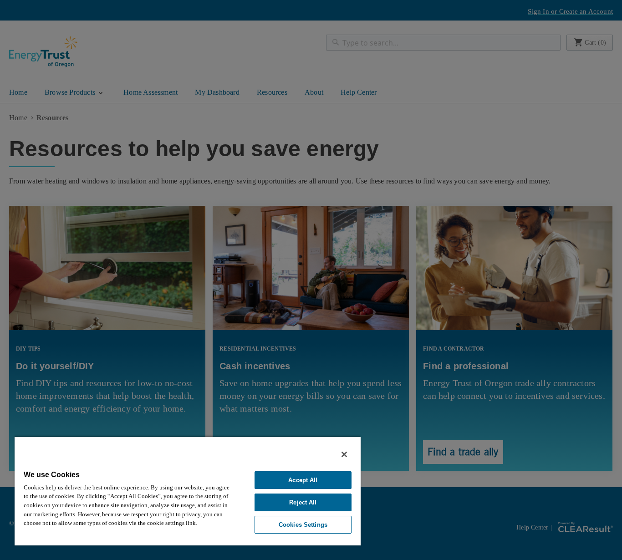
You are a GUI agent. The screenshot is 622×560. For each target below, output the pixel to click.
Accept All (302, 480)
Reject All (302, 502)
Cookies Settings (303, 524)
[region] (188, 490)
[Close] (344, 454)
